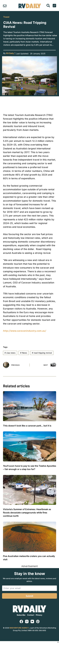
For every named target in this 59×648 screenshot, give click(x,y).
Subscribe (21, 615)
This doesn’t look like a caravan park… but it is (27, 425)
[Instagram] (27, 621)
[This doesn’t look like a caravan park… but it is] (29, 406)
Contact (30, 615)
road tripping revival (42, 353)
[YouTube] (32, 621)
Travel (6, 17)
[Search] (48, 5)
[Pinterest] (38, 621)
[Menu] (54, 5)
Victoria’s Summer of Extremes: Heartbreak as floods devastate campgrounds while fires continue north (27, 512)
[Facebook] (21, 621)
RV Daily (10, 53)
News (23, 353)
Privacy (39, 615)
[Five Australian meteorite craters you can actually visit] (29, 537)
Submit (29, 596)
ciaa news (10, 353)
